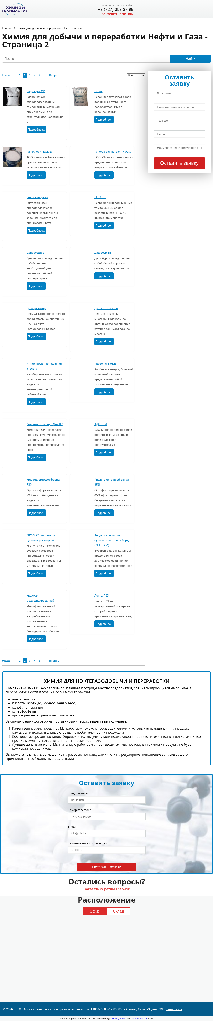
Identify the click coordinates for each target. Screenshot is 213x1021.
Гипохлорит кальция (40, 151)
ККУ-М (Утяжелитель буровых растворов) (41, 537)
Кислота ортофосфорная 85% (111, 482)
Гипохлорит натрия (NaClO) (113, 151)
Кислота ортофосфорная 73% (44, 482)
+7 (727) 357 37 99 (115, 9)
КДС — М (100, 424)
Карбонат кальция (106, 363)
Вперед (54, 75)
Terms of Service (138, 1018)
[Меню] (207, 9)
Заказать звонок (117, 14)
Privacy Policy (118, 1018)
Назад (6, 75)
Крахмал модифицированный (41, 598)
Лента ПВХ (101, 595)
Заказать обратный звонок (107, 889)
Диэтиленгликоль (106, 308)
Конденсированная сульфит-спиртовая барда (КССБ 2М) (112, 540)
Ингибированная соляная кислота (44, 366)
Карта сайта (174, 1009)
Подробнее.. (36, 129)
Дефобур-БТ (102, 252)
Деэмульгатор (36, 308)
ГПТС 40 (100, 197)
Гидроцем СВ (36, 91)
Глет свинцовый (37, 197)
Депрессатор (35, 252)
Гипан (98, 91)
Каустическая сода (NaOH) (45, 424)
